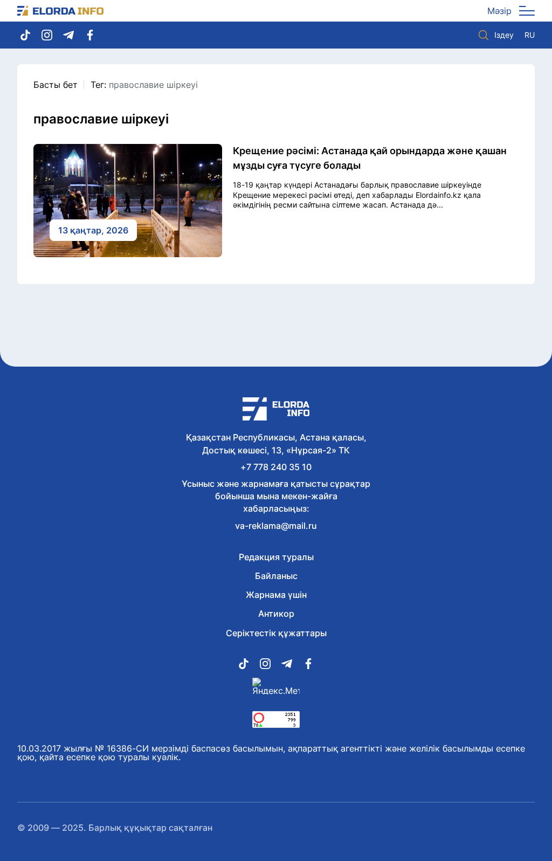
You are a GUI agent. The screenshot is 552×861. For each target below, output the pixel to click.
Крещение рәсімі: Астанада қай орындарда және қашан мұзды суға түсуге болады (370, 157)
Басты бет (55, 84)
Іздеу (504, 34)
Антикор (276, 613)
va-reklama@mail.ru (276, 525)
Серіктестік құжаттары (276, 633)
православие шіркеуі (153, 84)
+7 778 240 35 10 (276, 467)
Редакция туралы (276, 557)
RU (530, 35)
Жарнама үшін (276, 594)
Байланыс (276, 575)
